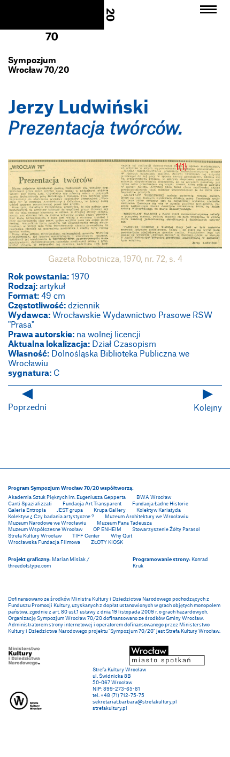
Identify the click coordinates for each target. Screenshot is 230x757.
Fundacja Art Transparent (92, 503)
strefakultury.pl (110, 708)
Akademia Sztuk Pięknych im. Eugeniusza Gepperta (67, 497)
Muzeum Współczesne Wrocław (45, 529)
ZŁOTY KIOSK (107, 542)
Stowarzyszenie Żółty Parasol (166, 529)
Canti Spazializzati (30, 503)
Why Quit (121, 536)
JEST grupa (70, 510)
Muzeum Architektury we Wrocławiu (146, 516)
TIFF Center (86, 536)
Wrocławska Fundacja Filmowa (44, 542)
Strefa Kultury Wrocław (35, 536)
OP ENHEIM (107, 529)
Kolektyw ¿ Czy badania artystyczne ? (51, 516)
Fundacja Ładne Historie (160, 503)
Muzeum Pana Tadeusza (124, 523)
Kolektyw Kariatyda (158, 510)
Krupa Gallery (110, 510)
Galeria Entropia (27, 510)
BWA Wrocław (153, 497)
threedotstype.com (29, 566)
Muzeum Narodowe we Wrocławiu (47, 523)
